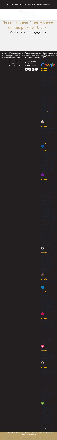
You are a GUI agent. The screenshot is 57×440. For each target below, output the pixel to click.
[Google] (36, 69)
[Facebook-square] (29, 69)
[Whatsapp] (26, 69)
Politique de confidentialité (24, 438)
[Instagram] (33, 69)
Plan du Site (47, 438)
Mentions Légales (11, 438)
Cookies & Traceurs (38, 438)
